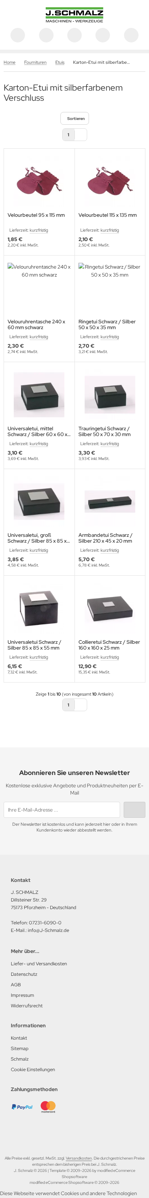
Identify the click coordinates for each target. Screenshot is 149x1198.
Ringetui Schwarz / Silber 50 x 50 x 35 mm (107, 324)
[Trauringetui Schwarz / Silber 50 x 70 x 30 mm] (110, 394)
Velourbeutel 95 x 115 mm (36, 215)
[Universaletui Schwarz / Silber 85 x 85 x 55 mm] (39, 608)
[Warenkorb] (102, 35)
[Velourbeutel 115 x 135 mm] (110, 181)
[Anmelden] (74, 35)
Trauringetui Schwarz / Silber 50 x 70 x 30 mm (104, 431)
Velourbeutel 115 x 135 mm (107, 215)
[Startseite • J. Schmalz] (74, 20)
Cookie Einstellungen (33, 1069)
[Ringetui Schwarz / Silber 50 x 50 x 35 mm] (110, 288)
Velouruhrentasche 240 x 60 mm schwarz (36, 324)
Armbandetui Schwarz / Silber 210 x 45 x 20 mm (105, 538)
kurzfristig (39, 230)
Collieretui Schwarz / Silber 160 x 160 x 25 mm (109, 645)
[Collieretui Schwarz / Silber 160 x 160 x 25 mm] (110, 608)
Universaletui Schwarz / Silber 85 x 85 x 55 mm (34, 645)
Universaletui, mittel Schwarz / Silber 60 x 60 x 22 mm (37, 431)
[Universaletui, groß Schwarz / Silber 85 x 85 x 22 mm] (39, 501)
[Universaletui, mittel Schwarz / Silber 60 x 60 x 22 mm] (39, 394)
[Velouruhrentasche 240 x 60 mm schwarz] (39, 288)
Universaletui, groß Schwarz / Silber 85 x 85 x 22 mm (37, 538)
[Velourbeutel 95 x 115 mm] (39, 181)
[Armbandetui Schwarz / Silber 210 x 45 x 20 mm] (110, 501)
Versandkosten (79, 1158)
